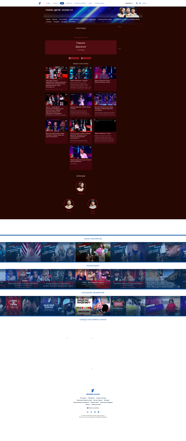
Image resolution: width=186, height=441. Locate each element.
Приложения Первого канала (84, 400)
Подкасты (69, 3)
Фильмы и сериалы (80, 3)
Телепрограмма (99, 3)
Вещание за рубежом (94, 407)
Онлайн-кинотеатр (101, 398)
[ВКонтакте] (74, 58)
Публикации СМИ (95, 404)
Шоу (62, 3)
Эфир (48, 3)
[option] (23, 252)
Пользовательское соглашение (81, 402)
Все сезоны (72, 22)
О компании (83, 398)
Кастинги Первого (98, 400)
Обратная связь (95, 402)
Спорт (90, 3)
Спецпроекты (91, 398)
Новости (55, 3)
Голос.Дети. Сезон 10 (59, 10)
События (88, 404)
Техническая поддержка (106, 402)
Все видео (106, 400)
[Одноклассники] (86, 58)
